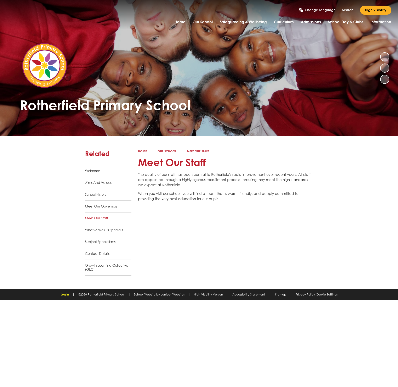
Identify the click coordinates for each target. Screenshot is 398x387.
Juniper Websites (172, 294)
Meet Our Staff (198, 151)
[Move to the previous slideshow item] (384, 68)
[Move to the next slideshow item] (384, 79)
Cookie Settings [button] (326, 294)
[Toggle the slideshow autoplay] (384, 56)
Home (142, 151)
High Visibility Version (208, 294)
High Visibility (375, 10)
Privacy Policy (305, 294)
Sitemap (280, 294)
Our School (167, 151)
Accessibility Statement (248, 294)
